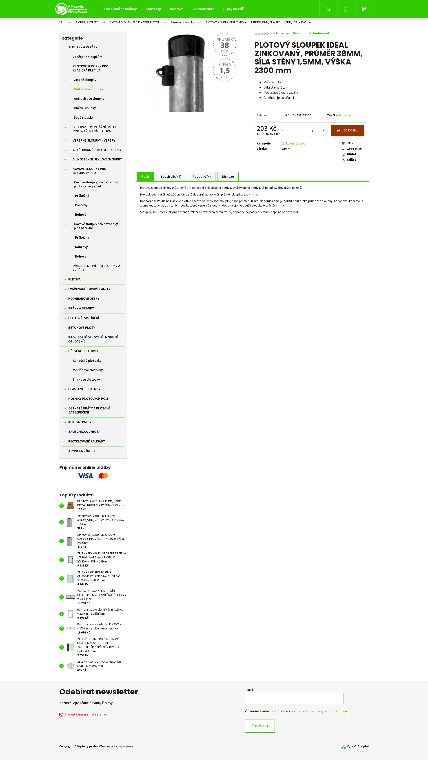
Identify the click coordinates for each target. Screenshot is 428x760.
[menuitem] (120, 9)
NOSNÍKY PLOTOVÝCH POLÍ (88, 398)
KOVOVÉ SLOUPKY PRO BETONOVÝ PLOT (89, 171)
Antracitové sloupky (89, 98)
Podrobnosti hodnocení (311, 33)
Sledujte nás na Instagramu (85, 714)
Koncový (81, 247)
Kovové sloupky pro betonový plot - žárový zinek (96, 184)
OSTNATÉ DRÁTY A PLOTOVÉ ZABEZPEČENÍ (89, 410)
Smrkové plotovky (86, 379)
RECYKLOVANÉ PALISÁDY (86, 441)
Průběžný (82, 195)
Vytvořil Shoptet (358, 746)
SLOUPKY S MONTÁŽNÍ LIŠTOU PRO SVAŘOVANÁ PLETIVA (95, 129)
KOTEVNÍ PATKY (79, 422)
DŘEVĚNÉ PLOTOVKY (83, 351)
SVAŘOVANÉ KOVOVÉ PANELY (89, 289)
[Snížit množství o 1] (301, 130)
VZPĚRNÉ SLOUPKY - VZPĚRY (94, 140)
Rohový (80, 214)
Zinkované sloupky (88, 89)
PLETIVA (74, 279)
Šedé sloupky (83, 117)
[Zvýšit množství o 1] (323, 130)
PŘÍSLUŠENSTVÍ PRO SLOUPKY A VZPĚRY (96, 268)
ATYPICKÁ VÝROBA (81, 451)
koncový (81, 205)
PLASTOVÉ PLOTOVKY (84, 389)
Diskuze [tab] (228, 176)
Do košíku (351, 130)
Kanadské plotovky (87, 360)
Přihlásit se (260, 726)
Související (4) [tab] (171, 176)
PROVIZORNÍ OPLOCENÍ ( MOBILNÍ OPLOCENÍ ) (93, 339)
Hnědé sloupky (85, 108)
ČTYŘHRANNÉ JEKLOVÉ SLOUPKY (97, 150)
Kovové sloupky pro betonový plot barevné (96, 226)
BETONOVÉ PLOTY (81, 327)
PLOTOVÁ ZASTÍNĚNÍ (83, 318)
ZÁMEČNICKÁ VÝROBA (84, 431)
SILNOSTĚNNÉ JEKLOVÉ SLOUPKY (97, 159)
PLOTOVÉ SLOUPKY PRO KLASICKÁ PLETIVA (90, 68)
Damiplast (346, 115)
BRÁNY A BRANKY (81, 308)
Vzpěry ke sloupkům (87, 57)
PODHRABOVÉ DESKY (83, 298)
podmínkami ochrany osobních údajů (319, 711)
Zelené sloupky (85, 80)
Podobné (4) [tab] (202, 176)
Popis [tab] (145, 176)
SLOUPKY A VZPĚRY (82, 47)
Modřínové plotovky (88, 370)
